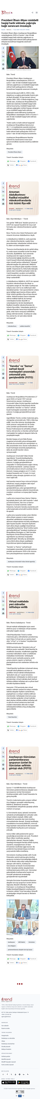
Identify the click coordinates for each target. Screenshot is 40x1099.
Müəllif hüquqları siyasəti (8, 1062)
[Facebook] (7, 1074)
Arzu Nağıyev (12, 946)
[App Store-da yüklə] (8, 1082)
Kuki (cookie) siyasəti (7, 1064)
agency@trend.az (6, 1016)
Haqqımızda (4, 1035)
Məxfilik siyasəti (6, 1059)
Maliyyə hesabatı (6, 1049)
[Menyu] (37, 12)
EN (16, 1096)
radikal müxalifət (25, 326)
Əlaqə (3, 1041)
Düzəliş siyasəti (5, 1046)
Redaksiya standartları (8, 1043)
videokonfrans (12, 326)
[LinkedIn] (23, 1074)
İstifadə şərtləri (5, 1056)
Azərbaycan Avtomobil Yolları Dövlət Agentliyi (21, 561)
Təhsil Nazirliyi (12, 717)
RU (23, 1096)
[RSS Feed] (27, 1074)
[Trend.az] (6, 12)
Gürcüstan (32, 942)
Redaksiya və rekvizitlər (8, 1038)
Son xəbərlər (5, 1025)
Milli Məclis (21, 942)
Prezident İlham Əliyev (14, 152)
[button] (3, 48)
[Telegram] (19, 1074)
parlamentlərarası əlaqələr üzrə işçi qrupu (20, 949)
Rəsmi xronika (5, 1028)
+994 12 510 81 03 (6, 1014)
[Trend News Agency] (6, 999)
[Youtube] (15, 1074)
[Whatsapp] (3, 1074)
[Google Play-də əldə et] (23, 1082)
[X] (11, 1074)
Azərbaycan (11, 942)
